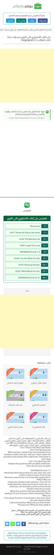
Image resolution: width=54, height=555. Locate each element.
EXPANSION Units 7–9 (33, 252)
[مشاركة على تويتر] (18, 524)
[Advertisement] (27, 75)
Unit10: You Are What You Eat (30, 258)
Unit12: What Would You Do (31, 271)
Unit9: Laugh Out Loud (33, 245)
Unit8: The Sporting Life (33, 239)
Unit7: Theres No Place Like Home (28, 232)
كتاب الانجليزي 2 (38, 427)
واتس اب (21, 20)
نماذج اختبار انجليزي (15, 427)
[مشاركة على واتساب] (13, 524)
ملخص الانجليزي (38, 405)
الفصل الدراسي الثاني (36, 30)
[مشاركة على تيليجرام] (7, 524)
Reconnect (38, 226)
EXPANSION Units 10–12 (32, 277)
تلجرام (10, 20)
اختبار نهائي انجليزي (38, 383)
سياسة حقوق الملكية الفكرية (36, 546)
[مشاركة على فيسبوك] (23, 524)
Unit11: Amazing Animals (32, 265)
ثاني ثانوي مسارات (10, 30)
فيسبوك (42, 20)
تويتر (32, 20)
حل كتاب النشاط (15, 405)
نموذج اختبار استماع (15, 383)
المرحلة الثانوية (23, 30)
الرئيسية (48, 30)
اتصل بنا (27, 549)
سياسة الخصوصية (13, 546)
